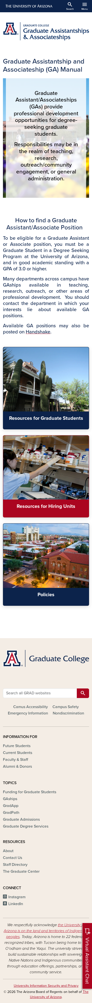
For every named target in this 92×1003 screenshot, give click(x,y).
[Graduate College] (46, 658)
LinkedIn (15, 903)
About (8, 850)
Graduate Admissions (21, 819)
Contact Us (12, 857)
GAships (10, 798)
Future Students (16, 745)
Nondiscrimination (68, 713)
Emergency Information (28, 713)
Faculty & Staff (15, 759)
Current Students (17, 752)
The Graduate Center (21, 871)
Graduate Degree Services (25, 826)
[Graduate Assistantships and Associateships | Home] (46, 31)
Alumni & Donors (17, 766)
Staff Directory (15, 864)
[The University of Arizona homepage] (28, 6)
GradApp (10, 805)
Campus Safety (66, 706)
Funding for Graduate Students (29, 792)
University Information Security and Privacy (46, 986)
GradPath (11, 812)
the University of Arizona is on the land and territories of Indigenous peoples (46, 931)
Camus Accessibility (30, 706)
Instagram (17, 897)
